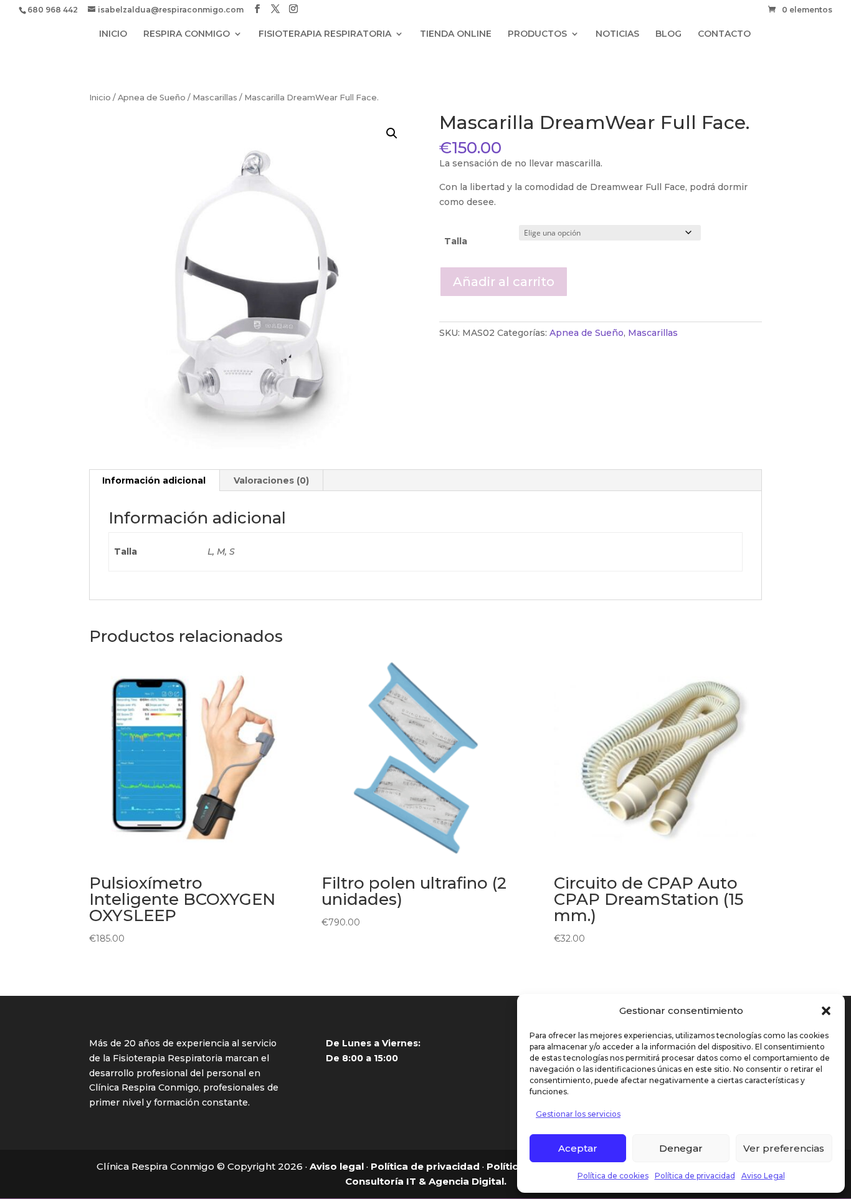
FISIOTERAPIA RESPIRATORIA (325, 34)
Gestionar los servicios (578, 1114)
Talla (455, 241)
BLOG (668, 34)
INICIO (113, 34)
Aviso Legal (763, 1175)
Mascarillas (215, 97)
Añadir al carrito (503, 281)
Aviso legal (337, 1166)
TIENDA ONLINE (456, 34)
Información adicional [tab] (154, 480)
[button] (826, 1011)
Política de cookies (613, 1175)
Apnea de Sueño (152, 97)
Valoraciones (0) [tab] (271, 480)
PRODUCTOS (537, 34)
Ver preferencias (783, 1148)
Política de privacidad (695, 1175)
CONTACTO (724, 34)
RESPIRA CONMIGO (186, 34)
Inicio (100, 97)
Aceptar (577, 1148)
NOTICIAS (617, 34)
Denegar (681, 1148)
